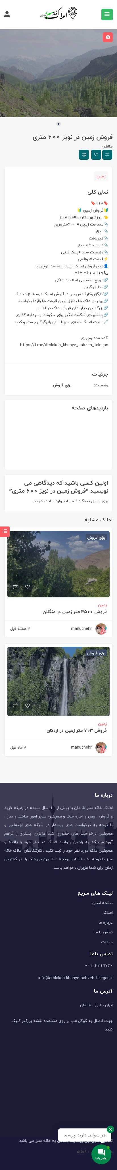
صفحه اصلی (102, 902)
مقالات (107, 942)
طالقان (107, 146)
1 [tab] (58, 124)
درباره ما (106, 922)
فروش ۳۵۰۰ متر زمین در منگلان (75, 612)
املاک (108, 912)
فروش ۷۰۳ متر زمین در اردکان (77, 730)
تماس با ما (104, 932)
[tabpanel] (58, 73)
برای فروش (62, 385)
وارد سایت (52, 501)
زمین (101, 176)
